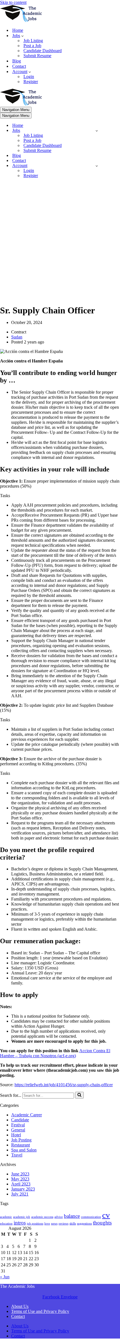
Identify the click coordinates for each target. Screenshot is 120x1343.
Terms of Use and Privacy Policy (40, 1311)
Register (30, 81)
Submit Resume (37, 55)
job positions (35, 1223)
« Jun (4, 1276)
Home (17, 30)
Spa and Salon (24, 1150)
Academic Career (26, 1114)
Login (28, 76)
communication (91, 1216)
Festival (18, 1124)
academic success (42, 1216)
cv (106, 1215)
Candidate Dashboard (42, 50)
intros (20, 1223)
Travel (16, 1155)
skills (72, 1223)
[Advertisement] (60, 243)
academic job (21, 1216)
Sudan (16, 337)
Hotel (16, 1135)
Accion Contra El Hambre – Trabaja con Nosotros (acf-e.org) (55, 1053)
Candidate (20, 1119)
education (6, 1223)
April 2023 (20, 1184)
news (54, 1223)
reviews (63, 1223)
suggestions (84, 1223)
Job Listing (33, 40)
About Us (19, 1306)
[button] (22, 35)
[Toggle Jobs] (96, 130)
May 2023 (20, 1179)
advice (58, 1216)
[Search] (79, 1095)
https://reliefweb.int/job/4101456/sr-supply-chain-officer (64, 1084)
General (18, 1129)
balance (72, 1216)
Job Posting (21, 1140)
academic (6, 1216)
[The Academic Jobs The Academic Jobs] (21, 20)
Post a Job (32, 45)
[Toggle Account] (96, 165)
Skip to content (13, 2)
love (47, 1223)
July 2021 (19, 1194)
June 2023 (20, 1174)
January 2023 (23, 1189)
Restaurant (20, 1145)
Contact (19, 66)
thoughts (102, 1223)
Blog (16, 61)
